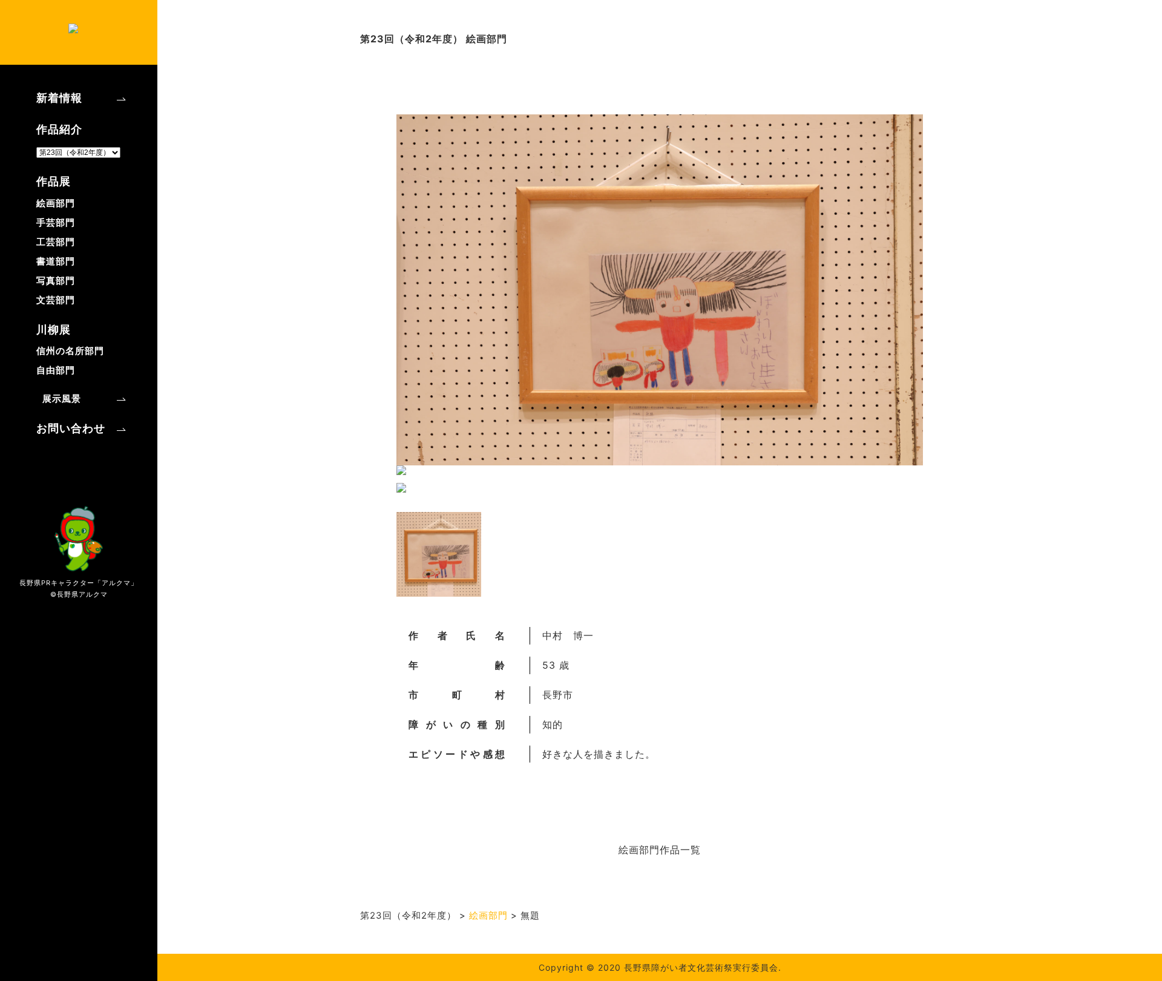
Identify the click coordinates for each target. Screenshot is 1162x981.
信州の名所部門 (70, 350)
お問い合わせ (70, 428)
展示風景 (61, 398)
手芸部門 (55, 222)
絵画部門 (55, 203)
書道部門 (55, 261)
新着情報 (59, 97)
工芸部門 (55, 242)
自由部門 (55, 370)
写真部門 (55, 280)
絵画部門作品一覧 (660, 850)
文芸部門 (55, 300)
